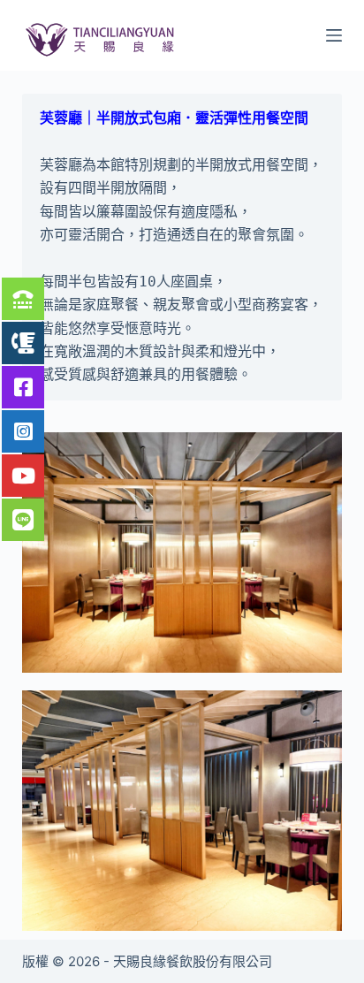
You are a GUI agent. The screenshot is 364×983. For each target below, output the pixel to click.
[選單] (334, 35)
